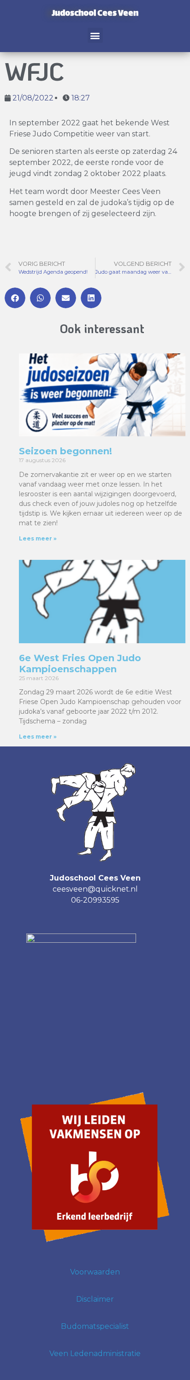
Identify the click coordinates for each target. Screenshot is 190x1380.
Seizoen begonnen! (65, 451)
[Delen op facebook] (15, 298)
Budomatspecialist (95, 1326)
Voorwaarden (95, 1272)
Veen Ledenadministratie (95, 1353)
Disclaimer (95, 1299)
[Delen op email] (65, 298)
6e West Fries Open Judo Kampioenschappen (80, 663)
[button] (95, 35)
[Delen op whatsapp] (40, 298)
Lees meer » (38, 538)
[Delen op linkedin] (91, 298)
